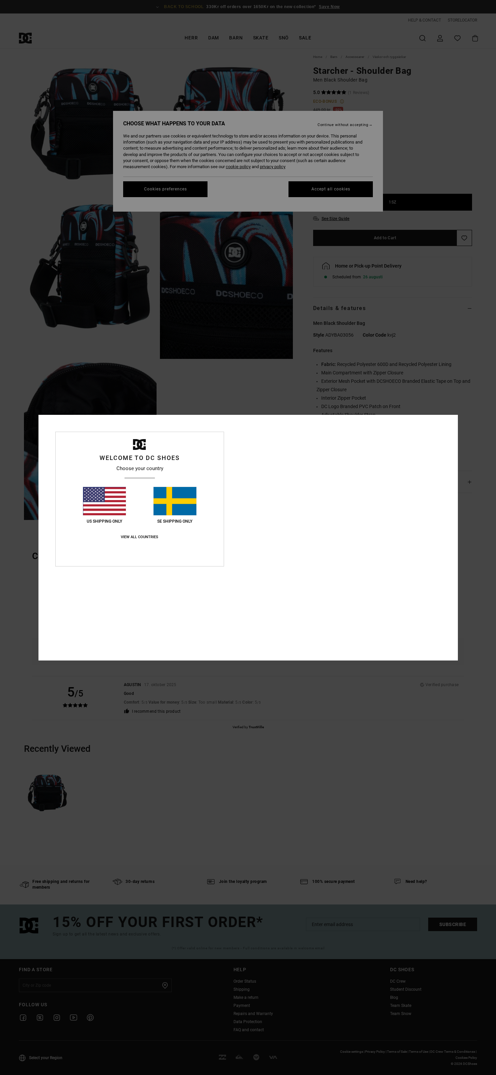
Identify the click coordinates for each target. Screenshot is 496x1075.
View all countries (139, 537)
